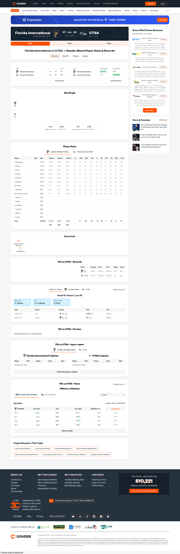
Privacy (40, 516)
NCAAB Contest (99, 10)
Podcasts (42, 485)
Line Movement (115, 81)
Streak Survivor (99, 479)
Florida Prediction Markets (76, 454)
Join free (150, 4)
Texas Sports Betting (43, 448)
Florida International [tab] (59, 152)
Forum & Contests (83, 3)
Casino (97, 3)
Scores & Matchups (30, 10)
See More (150, 110)
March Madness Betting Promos (26, 454)
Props (62, 10)
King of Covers (99, 482)
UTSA (94, 32)
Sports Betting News (47, 482)
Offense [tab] (28, 395)
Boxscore (55, 56)
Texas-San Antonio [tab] (84, 152)
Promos (70, 3)
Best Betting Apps (73, 485)
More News (163, 120)
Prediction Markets (110, 3)
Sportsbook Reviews (47, 479)
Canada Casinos (72, 482)
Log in (162, 4)
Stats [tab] (30, 43)
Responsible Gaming (47, 488)
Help (29, 516)
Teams (135, 10)
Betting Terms (118, 290)
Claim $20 (162, 20)
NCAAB (15, 10)
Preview (75, 56)
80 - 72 (64, 317)
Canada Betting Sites (74, 479)
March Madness (114, 10)
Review (163, 39)
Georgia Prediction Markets (100, 454)
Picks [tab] (69, 43)
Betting (60, 3)
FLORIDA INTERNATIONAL (66, 350)
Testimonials (16, 491)
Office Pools (97, 485)
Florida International (32, 32)
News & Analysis (83, 10)
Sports (35, 3)
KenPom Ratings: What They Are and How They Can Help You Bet (153, 136)
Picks (52, 3)
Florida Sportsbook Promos (52, 454)
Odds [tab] (109, 43)
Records (66, 56)
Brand (13, 488)
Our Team (15, 485)
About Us (16, 474)
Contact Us (16, 479)
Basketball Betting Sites (63, 448)
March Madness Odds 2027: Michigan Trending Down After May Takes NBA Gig (154, 127)
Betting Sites (73, 474)
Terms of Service (57, 516)
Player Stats (59, 81)
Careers (14, 482)
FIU (85, 271)
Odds (44, 3)
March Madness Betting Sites (87, 448)
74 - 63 (64, 314)
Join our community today (144, 491)
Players (144, 10)
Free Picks (45, 10)
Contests (98, 474)
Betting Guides (47, 474)
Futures (70, 10)
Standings (154, 10)
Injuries (127, 10)
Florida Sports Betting (22, 448)
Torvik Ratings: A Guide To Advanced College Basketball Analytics (154, 146)
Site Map (17, 516)
